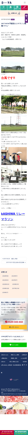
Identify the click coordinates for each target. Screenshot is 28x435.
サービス (4, 8)
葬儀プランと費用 (15, 354)
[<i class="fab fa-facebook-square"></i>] (22, 365)
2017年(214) (15, 288)
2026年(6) (5, 276)
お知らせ (3, 361)
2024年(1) (14, 276)
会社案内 (25, 361)
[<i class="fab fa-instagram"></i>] (26, 365)
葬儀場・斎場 (17, 8)
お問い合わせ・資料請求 (6, 365)
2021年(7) (14, 280)
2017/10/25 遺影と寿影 (10, 258)
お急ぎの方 (24, 8)
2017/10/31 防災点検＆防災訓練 (15, 262)
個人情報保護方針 (17, 365)
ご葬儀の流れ (4, 358)
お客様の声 (24, 354)
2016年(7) (5, 292)
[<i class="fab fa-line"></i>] (1, 372)
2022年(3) (5, 280)
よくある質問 (24, 358)
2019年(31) (15, 284)
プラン (10, 8)
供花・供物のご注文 (14, 361)
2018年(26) (5, 288)
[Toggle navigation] (25, 2)
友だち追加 (15, 345)
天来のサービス (4, 354)
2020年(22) (5, 284)
